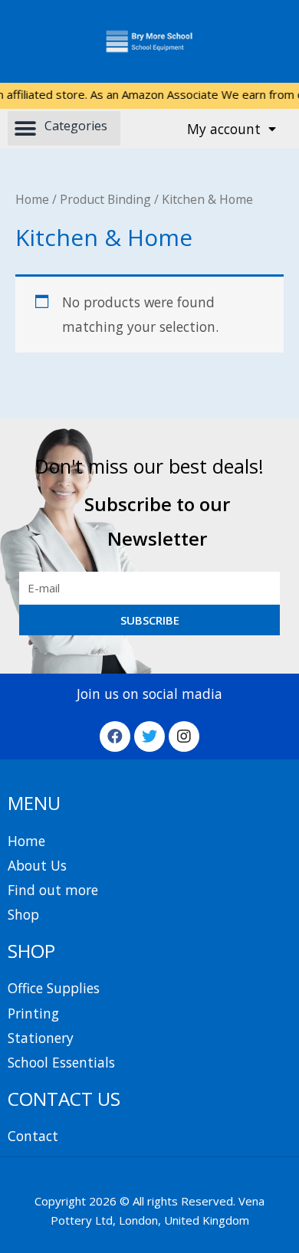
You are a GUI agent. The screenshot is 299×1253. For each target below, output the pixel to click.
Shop (23, 914)
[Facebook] (115, 736)
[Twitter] (149, 736)
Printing (33, 1013)
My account (224, 129)
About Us (37, 865)
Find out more (53, 890)
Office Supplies (54, 988)
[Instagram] (184, 736)
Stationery (41, 1037)
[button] (64, 128)
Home (32, 199)
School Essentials (61, 1062)
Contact (33, 1136)
